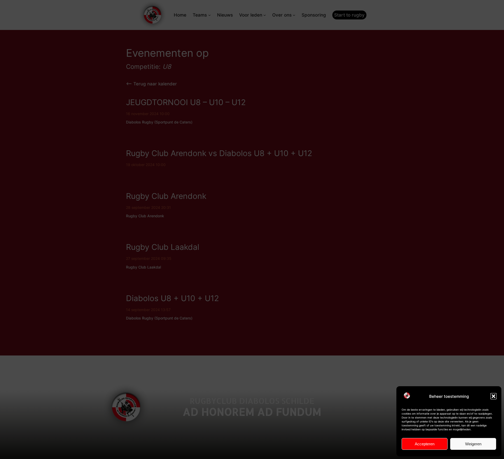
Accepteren (424, 444)
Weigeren (473, 444)
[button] (493, 396)
